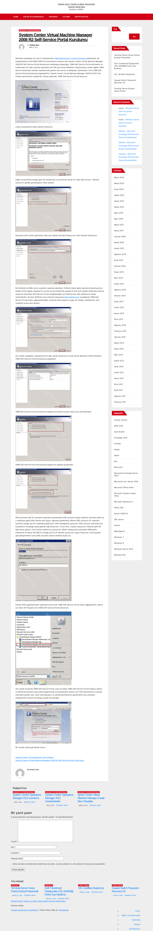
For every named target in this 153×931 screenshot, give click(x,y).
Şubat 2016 (119, 242)
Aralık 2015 (119, 248)
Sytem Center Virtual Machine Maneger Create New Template (91, 798)
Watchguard (119, 531)
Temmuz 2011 (120, 402)
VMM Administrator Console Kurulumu (70, 58)
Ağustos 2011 (120, 396)
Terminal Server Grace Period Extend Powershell (24, 890)
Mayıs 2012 (119, 343)
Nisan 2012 (119, 349)
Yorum (14, 841)
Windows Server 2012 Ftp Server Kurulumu (129, 111)
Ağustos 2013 (120, 290)
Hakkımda (53, 17)
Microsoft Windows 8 (123, 502)
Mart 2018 (118, 219)
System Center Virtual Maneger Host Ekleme (34, 757)
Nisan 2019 (119, 207)
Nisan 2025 (119, 183)
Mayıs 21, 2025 (51, 898)
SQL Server (119, 519)
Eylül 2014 (118, 260)
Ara (115, 29)
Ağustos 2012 (120, 325)
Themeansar (63, 910)
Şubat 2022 (119, 195)
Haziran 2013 (120, 295)
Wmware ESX (120, 555)
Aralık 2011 (119, 372)
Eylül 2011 (118, 390)
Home (15, 17)
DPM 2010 (118, 426)
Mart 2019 (118, 213)
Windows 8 (119, 543)
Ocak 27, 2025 (118, 895)
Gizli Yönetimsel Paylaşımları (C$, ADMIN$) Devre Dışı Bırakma (126, 65)
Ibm (115, 461)
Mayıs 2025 (119, 177)
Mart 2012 (118, 355)
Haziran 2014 (120, 266)
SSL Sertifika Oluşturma (124, 74)
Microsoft (118, 467)
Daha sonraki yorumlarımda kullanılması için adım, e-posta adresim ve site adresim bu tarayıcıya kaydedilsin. (59, 864)
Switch (117, 525)
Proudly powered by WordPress (24, 910)
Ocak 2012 (118, 366)
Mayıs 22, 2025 (17, 895)
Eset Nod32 (119, 432)
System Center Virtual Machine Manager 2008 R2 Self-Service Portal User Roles (49, 760)
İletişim (66, 17)
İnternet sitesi (16, 858)
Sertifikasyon (81, 17)
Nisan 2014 (119, 272)
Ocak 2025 (119, 189)
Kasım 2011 (119, 378)
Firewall (117, 443)
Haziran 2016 (120, 236)
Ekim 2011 (118, 384)
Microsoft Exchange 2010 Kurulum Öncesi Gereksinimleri (129, 134)
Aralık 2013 (119, 284)
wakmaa (122, 154)
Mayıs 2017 (119, 225)
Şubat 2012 (119, 361)
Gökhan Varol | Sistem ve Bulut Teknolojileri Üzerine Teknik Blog (38, 901)
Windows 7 (119, 537)
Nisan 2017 (119, 230)
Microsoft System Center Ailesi (29, 30)
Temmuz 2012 (120, 331)
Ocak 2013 (118, 301)
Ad (13, 847)
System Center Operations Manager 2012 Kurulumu (27, 796)
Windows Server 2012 (123, 549)
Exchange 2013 (120, 438)
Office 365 (118, 507)
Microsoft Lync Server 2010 (126, 481)
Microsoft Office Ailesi (124, 487)
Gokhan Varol (34, 45)
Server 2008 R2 (121, 513)
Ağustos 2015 (120, 254)
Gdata (116, 449)
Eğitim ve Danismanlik (33, 17)
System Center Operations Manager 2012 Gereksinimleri (59, 798)
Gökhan (122, 131)
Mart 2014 (118, 278)
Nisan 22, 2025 (85, 892)
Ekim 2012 (118, 319)
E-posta (15, 853)
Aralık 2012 (119, 307)
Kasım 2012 (119, 313)
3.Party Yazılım (120, 420)
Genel (116, 455)
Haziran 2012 (120, 337)
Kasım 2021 (119, 201)
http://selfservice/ (71, 297)
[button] (141, 17)
